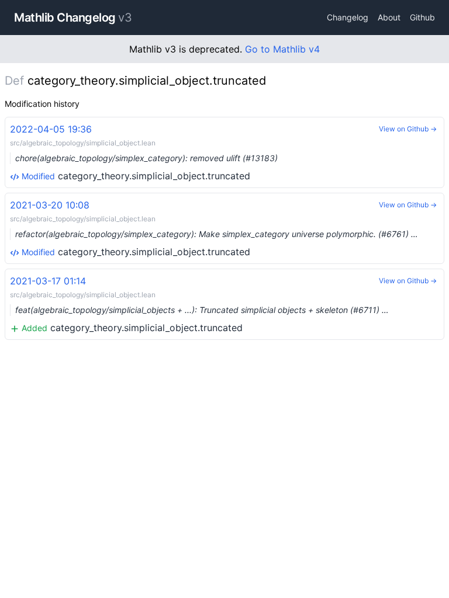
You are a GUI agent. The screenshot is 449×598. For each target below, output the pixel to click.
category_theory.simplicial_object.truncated (144, 152)
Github (422, 17)
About (389, 17)
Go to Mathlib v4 (282, 49)
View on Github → (408, 128)
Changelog (347, 17)
